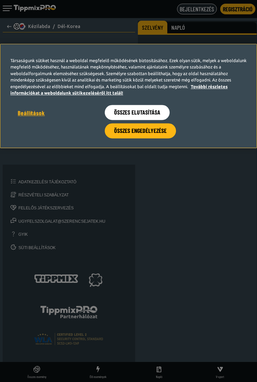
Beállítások (31, 113)
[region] (128, 96)
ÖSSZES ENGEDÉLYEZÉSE (140, 130)
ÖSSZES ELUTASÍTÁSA (137, 112)
